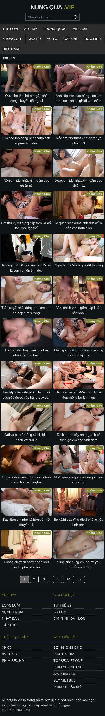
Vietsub (80, 29)
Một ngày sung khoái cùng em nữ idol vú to (78, 479)
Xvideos (9, 654)
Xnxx (6, 647)
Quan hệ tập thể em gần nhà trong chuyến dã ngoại (26, 98)
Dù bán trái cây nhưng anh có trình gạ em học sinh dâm (78, 437)
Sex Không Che (67, 647)
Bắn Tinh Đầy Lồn (69, 618)
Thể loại (10, 29)
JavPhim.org (65, 674)
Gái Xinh (70, 39)
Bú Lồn (59, 612)
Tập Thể (9, 625)
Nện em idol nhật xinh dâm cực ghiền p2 (26, 182)
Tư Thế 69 (62, 605)
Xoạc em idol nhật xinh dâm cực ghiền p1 (78, 182)
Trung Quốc (55, 29)
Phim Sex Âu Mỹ (67, 687)
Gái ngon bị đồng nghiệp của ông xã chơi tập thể (78, 352)
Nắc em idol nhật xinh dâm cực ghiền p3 (78, 140)
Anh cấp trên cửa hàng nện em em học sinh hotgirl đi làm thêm (78, 98)
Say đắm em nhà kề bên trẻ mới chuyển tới (26, 522)
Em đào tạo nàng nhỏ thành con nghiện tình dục (26, 140)
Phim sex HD (13, 661)
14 (68, 579)
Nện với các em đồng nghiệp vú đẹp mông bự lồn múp (78, 394)
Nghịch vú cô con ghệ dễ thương (79, 265)
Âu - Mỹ (30, 29)
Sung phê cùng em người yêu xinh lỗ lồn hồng (79, 564)
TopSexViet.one (68, 661)
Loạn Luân (11, 605)
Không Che (12, 39)
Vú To (52, 39)
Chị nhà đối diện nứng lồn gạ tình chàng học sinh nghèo (26, 479)
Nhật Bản (10, 618)
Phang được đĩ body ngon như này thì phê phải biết (26, 564)
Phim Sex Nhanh (68, 667)
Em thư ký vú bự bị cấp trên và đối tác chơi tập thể (26, 225)
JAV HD (35, 39)
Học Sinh (92, 39)
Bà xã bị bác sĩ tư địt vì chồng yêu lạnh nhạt (78, 522)
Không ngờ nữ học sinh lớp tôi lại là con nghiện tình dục (26, 267)
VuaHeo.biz (63, 654)
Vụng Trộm (12, 612)
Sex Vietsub (64, 680)
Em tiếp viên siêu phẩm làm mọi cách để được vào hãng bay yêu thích (26, 395)
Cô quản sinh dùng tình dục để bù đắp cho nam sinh (79, 225)
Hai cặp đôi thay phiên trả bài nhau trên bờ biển (26, 352)
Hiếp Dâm (10, 49)
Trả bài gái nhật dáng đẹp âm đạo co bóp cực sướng (26, 310)
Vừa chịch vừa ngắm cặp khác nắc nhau (78, 310)
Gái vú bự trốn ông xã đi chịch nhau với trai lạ (26, 437)
